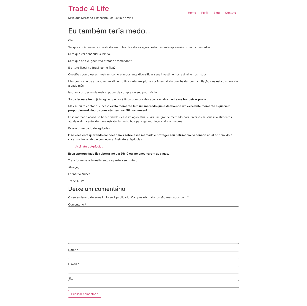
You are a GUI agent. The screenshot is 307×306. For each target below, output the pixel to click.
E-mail (73, 264)
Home (192, 12)
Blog (217, 12)
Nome (73, 249)
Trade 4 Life (88, 8)
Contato (230, 12)
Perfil (204, 12)
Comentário (77, 204)
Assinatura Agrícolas (89, 146)
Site (70, 278)
